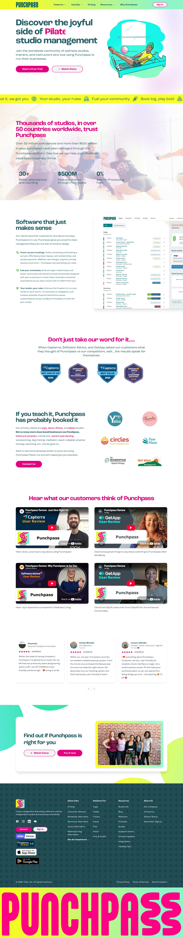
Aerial (96, 831)
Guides (121, 826)
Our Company (150, 807)
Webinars (123, 816)
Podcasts (122, 821)
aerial (55, 436)
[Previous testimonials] (89, 689)
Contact (24, 829)
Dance (96, 821)
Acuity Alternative (76, 826)
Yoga (95, 807)
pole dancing (67, 436)
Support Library (126, 831)
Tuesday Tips (124, 846)
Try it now (70, 753)
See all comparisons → (79, 839)
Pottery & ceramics (26, 436)
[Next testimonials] (94, 689)
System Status (151, 816)
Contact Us (28, 464)
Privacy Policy (122, 882)
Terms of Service (140, 882)
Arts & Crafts (99, 836)
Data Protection (159, 882)
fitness (59, 428)
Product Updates (126, 836)
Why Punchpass (128, 4)
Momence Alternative (78, 821)
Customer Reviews (77, 811)
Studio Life (123, 807)
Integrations (124, 841)
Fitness (96, 816)
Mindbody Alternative (78, 816)
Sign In (160, 4)
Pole (95, 826)
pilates (71, 428)
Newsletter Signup (153, 821)
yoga (44, 428)
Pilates (96, 811)
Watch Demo (68, 69)
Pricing (91, 4)
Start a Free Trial (32, 69)
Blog (120, 811)
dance (51, 428)
